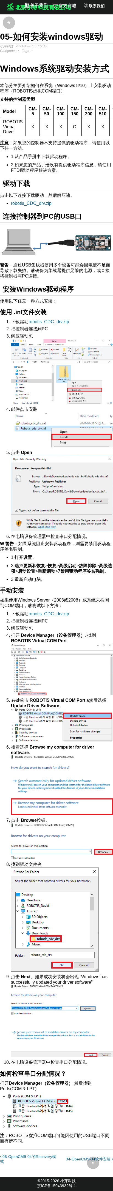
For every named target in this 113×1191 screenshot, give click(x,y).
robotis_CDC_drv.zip (31, 203)
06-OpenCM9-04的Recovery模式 (28, 1159)
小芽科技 (68, 1181)
